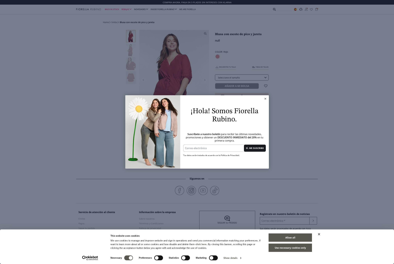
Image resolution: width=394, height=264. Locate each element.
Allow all (290, 237)
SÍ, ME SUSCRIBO (255, 148)
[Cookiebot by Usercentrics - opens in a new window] (90, 258)
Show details (230, 258)
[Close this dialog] (265, 99)
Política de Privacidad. (230, 155)
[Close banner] (319, 234)
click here (201, 244)
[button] (265, 99)
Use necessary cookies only (290, 247)
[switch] (158, 257)
